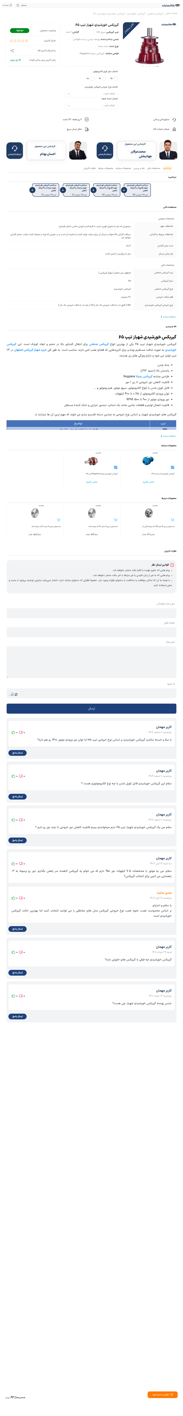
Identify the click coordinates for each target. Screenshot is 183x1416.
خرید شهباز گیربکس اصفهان (30, 350)
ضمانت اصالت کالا (161, 129)
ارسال (91, 708)
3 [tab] (150, 66)
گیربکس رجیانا (144, 376)
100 (87, 78)
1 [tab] (157, 66)
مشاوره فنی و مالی (161, 119)
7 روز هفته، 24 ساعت (72, 119)
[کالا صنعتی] (171, 5)
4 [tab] (146, 66)
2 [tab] (154, 66)
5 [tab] (143, 66)
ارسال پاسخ (17, 753)
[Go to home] (171, 14)
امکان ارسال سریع (74, 129)
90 (100, 78)
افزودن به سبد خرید (160, 1394)
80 (111, 78)
